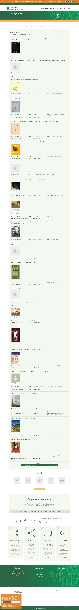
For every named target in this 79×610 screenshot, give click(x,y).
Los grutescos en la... (28, 480)
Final (57, 465)
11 (35, 465)
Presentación (48, 8)
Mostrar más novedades (39, 489)
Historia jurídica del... (39, 480)
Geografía (61, 575)
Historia (61, 576)
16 (46, 465)
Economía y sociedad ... (62, 480)
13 (40, 465)
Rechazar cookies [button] (6, 602)
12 (37, 465)
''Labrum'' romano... (40, 576)
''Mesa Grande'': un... (40, 574)
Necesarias (5, 605)
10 (33, 465)
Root (19, 481)
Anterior (26, 465)
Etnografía (61, 573)
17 (49, 465)
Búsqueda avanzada (14, 17)
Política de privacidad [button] (14, 599)
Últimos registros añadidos (18, 571)
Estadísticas (5, 606)
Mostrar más (39, 580)
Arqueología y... (40, 572)
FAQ (64, 8)
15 (44, 465)
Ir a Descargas (70, 1)
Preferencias (11, 605)
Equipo (54, 8)
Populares (18, 576)
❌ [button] (20, 594)
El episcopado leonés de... (17, 480)
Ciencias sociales (61, 571)
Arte (61, 570)
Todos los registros (18, 570)
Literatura (61, 580)
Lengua (61, 578)
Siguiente (52, 465)
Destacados (18, 575)
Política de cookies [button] (6, 599)
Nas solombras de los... (51, 480)
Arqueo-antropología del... (40, 578)
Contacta (69, 8)
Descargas (60, 8)
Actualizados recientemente (18, 573)
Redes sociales (13, 606)
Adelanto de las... (40, 570)
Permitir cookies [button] (15, 602)
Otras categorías (61, 582)
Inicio (42, 8)
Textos (61, 583)
